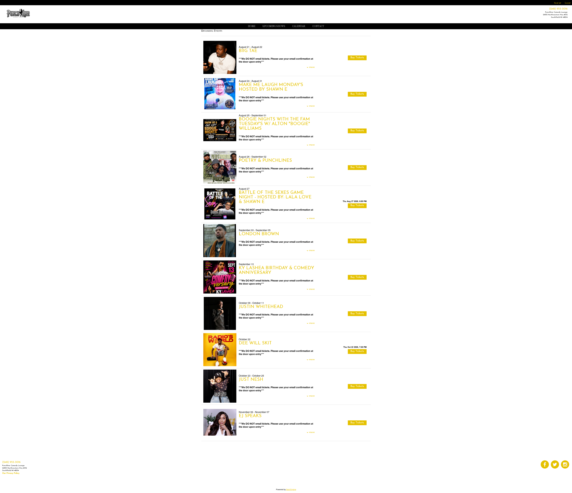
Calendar (298, 26)
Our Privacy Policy (10, 473)
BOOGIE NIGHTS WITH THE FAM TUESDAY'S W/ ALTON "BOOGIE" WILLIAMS (274, 124)
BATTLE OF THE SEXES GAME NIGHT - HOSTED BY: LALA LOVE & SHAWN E (275, 197)
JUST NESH (251, 379)
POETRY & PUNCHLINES (265, 160)
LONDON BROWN (259, 234)
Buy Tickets (357, 205)
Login (568, 3)
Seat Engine (291, 489)
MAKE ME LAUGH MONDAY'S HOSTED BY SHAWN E (271, 87)
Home (251, 26)
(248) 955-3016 (558, 9)
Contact (318, 26)
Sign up (557, 3)
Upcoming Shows (273, 26)
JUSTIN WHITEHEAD (261, 307)
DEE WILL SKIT (255, 343)
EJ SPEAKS (250, 416)
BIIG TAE (248, 51)
